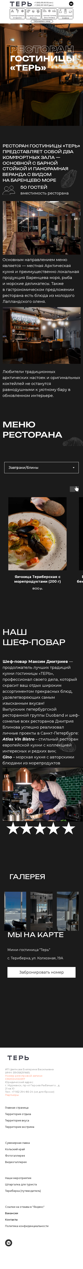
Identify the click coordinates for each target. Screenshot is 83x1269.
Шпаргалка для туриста (21, 1184)
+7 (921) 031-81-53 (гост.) (43, 3)
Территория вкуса (17, 1120)
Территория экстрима (19, 1126)
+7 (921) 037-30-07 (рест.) (43, 5)
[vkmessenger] (8, 1245)
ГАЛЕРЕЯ (27, 877)
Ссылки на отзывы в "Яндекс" (24, 1206)
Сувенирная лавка (17, 1142)
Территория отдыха (18, 1114)
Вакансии (11, 1213)
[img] (71, 3)
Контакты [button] (11, 1219)
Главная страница (17, 1107)
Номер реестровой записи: (24, 1075)
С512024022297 (15, 1078)
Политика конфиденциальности (27, 1226)
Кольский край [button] (15, 1149)
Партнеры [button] (12, 1094)
